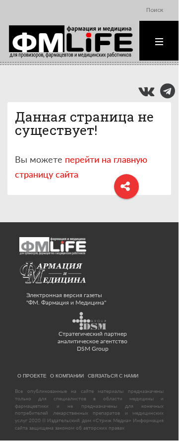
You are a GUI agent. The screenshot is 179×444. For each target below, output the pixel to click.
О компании (67, 375)
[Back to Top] (154, 415)
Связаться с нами (113, 375)
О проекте (32, 375)
